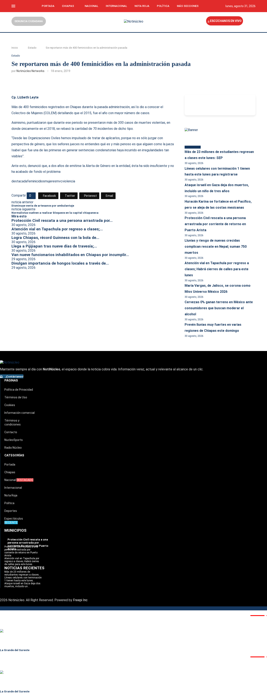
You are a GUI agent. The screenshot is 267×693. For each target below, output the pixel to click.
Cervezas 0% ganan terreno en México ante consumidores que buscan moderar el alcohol (219, 308)
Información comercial (19, 412)
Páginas (11, 380)
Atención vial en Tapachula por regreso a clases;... (57, 229)
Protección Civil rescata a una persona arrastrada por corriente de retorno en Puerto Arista (215, 224)
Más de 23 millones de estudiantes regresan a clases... (22, 573)
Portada (48, 6)
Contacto (10, 432)
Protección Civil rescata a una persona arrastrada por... (62, 220)
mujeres (50, 181)
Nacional (91, 6)
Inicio (14, 47)
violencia (68, 181)
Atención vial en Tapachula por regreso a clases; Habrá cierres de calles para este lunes (217, 269)
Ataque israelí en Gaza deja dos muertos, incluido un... (22, 585)
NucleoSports (13, 440)
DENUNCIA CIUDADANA (29, 21)
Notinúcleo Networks (30, 71)
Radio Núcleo (13, 447)
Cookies (9, 405)
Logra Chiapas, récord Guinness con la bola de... (55, 237)
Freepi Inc (80, 600)
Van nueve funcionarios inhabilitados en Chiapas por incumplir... (70, 254)
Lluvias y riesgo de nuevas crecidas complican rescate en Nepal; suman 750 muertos (216, 247)
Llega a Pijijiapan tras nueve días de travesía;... (54, 246)
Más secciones (188, 6)
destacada (19, 181)
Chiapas (68, 6)
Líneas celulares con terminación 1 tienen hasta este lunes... (23, 579)
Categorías (14, 455)
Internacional (116, 6)
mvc (59, 181)
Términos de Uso (15, 397)
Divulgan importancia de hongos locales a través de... (60, 263)
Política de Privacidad (18, 389)
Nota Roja (142, 6)
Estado (32, 47)
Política (163, 6)
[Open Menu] (13, 6)
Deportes (10, 510)
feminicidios (36, 181)
